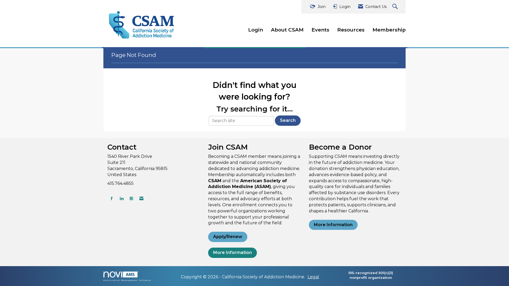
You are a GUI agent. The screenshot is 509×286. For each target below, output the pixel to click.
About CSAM (287, 30)
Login (255, 30)
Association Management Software (127, 280)
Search (288, 120)
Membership (389, 30)
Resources (351, 30)
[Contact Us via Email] (141, 198)
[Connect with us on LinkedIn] (121, 198)
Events (320, 30)
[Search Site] (395, 6)
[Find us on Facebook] (111, 198)
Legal (313, 276)
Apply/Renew (227, 236)
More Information (232, 252)
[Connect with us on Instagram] (131, 198)
